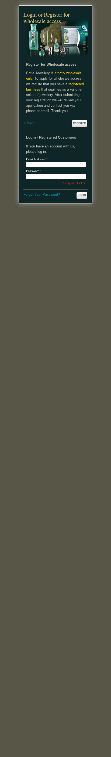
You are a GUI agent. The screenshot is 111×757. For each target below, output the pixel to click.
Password (32, 171)
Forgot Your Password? (41, 194)
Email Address (35, 159)
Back (28, 123)
